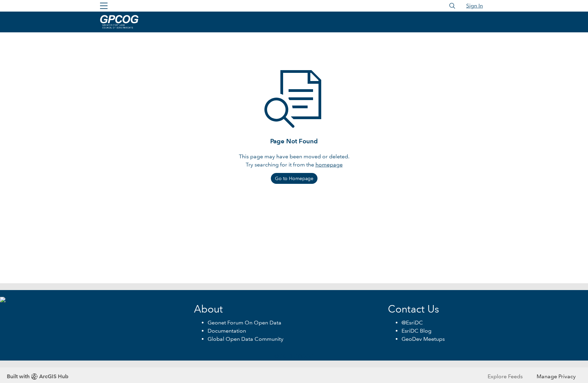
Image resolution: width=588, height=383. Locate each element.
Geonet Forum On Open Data (244, 322)
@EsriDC (412, 322)
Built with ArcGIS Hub (37, 376)
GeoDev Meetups (423, 339)
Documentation (227, 331)
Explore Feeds (505, 376)
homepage (329, 164)
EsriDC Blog (416, 331)
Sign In (474, 5)
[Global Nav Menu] (104, 6)
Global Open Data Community (245, 339)
